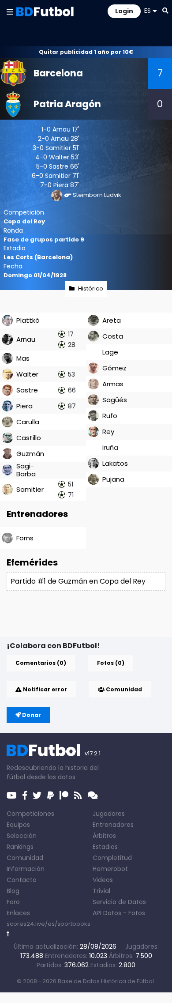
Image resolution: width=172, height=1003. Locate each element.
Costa (112, 336)
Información (26, 868)
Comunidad (123, 689)
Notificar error (44, 689)
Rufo (109, 415)
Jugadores (109, 813)
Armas (112, 383)
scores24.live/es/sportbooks (48, 924)
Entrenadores (113, 824)
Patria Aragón (67, 104)
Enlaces (18, 913)
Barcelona (58, 73)
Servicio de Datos (119, 901)
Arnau (61, 129)
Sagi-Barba (26, 470)
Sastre (58, 166)
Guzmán (30, 453)
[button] (10, 11)
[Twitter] (37, 795)
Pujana (113, 479)
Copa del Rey (24, 221)
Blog (13, 890)
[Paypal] (50, 795)
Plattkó (28, 320)
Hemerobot (110, 868)
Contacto (22, 879)
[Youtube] (12, 795)
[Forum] (93, 795)
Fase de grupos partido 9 (44, 239)
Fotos (136, 913)
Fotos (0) (110, 663)
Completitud (112, 857)
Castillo (28, 437)
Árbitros (104, 835)
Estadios (105, 846)
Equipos (18, 824)
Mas (23, 358)
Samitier (58, 147)
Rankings (20, 846)
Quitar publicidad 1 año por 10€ (86, 52)
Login (124, 11)
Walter (59, 157)
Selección (22, 835)
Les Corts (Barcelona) (38, 257)
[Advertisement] (89, 623)
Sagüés (114, 399)
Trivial (101, 890)
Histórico (90, 288)
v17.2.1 (93, 753)
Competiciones (30, 813)
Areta (111, 320)
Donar (31, 715)
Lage (110, 352)
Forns (25, 538)
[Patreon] (64, 795)
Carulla (27, 421)
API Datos (107, 913)
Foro (13, 901)
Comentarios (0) (40, 663)
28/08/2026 (98, 946)
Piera (60, 185)
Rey (108, 431)
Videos (103, 879)
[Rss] (78, 795)
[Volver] (8, 934)
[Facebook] (24, 795)
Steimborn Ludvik (97, 195)
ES (147, 10)
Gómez (114, 368)
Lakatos (115, 463)
